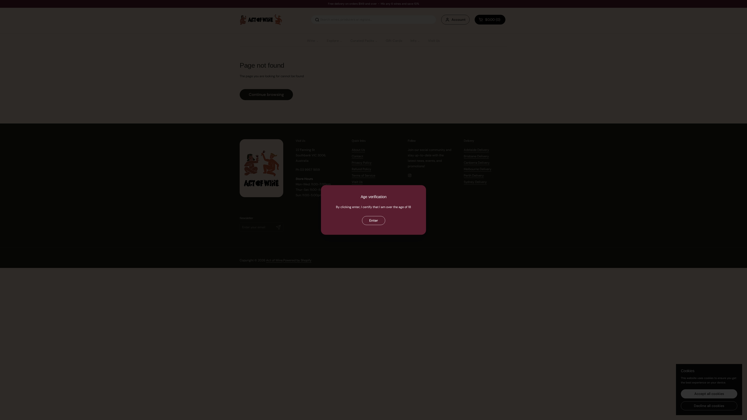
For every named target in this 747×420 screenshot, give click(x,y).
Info (413, 40)
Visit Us (434, 40)
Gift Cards (394, 40)
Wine (311, 40)
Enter (373, 220)
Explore (333, 40)
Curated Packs (362, 40)
